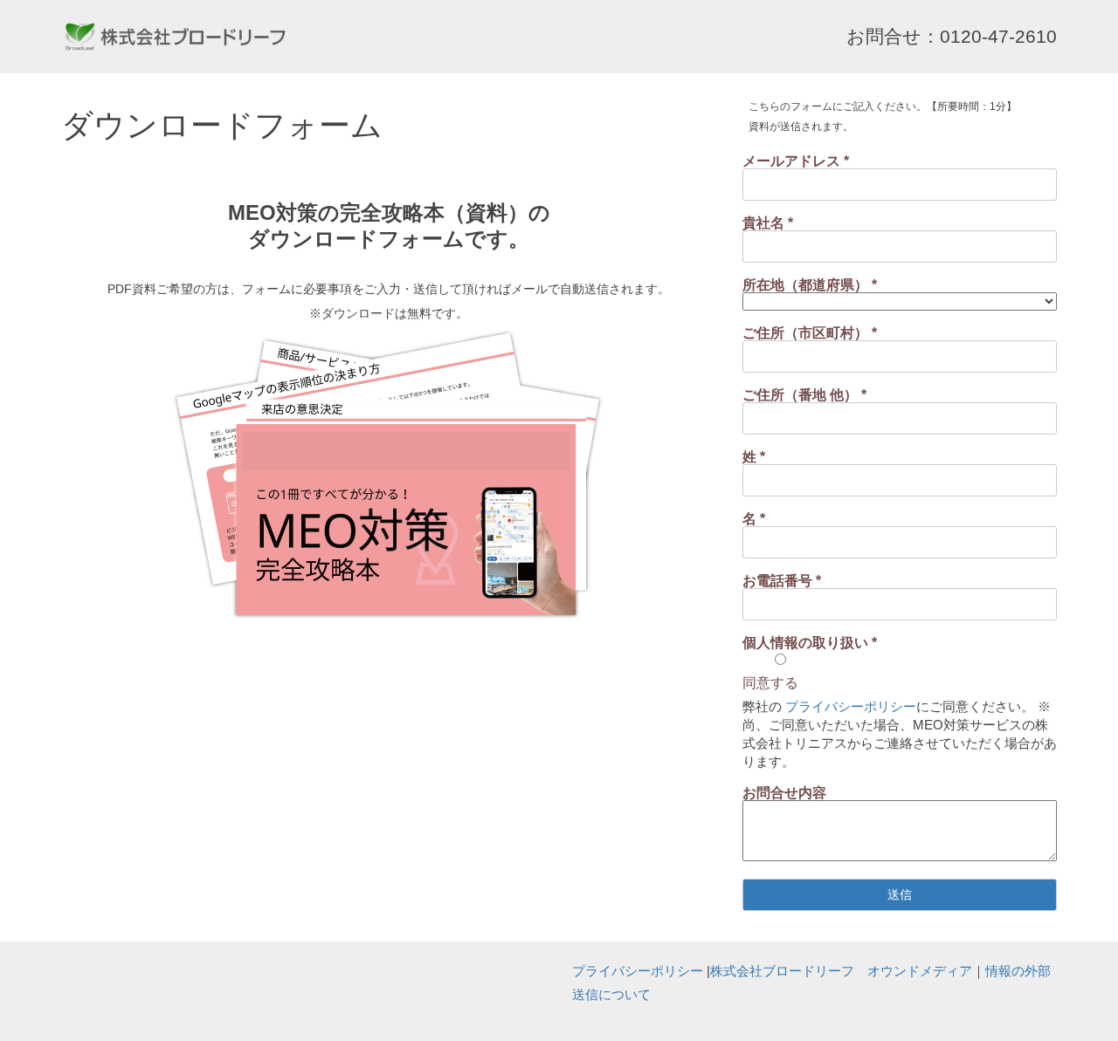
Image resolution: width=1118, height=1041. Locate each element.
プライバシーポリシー (850, 706)
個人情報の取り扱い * (809, 642)
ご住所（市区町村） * (809, 332)
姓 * (753, 456)
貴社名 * (767, 223)
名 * (753, 518)
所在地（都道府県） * (809, 284)
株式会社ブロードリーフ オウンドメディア (841, 970)
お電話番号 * (781, 580)
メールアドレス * (795, 161)
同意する (770, 682)
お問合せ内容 (784, 792)
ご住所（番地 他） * (804, 394)
